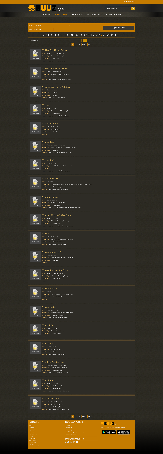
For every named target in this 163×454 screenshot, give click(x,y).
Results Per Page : (33, 29)
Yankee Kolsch (49, 288)
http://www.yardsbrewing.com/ (59, 391)
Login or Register (129, 2)
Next (83, 44)
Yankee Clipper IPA (52, 252)
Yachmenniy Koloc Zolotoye (56, 87)
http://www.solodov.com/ (57, 354)
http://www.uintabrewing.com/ (59, 372)
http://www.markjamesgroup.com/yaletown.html (65, 207)
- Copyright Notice (70, 431)
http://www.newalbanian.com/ (59, 189)
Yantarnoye (47, 343)
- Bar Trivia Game (33, 434)
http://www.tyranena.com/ (57, 61)
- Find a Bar (32, 427)
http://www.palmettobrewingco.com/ (61, 226)
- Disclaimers (69, 429)
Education (77, 14)
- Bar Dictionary (32, 440)
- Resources (31, 444)
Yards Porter (48, 380)
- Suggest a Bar (32, 442)
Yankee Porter (49, 307)
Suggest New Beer (118, 27)
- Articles (31, 436)
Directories (61, 14)
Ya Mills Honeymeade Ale (55, 68)
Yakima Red (48, 142)
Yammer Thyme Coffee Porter (57, 215)
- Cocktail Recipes (33, 431)
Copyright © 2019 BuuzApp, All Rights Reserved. (113, 427)
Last (89, 44)
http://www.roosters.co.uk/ (57, 244)
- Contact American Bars (34, 446)
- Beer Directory (32, 429)
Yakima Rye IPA (50, 178)
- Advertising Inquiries (71, 434)
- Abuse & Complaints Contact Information (75, 433)
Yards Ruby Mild (50, 398)
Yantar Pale (47, 325)
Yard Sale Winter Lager (53, 362)
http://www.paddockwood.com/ (59, 116)
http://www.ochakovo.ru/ (57, 97)
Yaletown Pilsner (50, 197)
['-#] (108, 35)
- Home (31, 425)
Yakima (46, 105)
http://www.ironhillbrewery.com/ (59, 171)
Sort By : (31, 25)
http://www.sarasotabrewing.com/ (60, 79)
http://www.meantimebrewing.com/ (60, 152)
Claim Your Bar (113, 14)
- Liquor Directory (33, 433)
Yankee (45, 233)
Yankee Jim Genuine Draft (55, 270)
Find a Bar (47, 14)
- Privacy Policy (69, 427)
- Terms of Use (69, 425)
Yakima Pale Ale (50, 123)
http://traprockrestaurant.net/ (58, 317)
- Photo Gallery (32, 438)
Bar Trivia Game (95, 14)
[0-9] (113, 35)
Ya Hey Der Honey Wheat (55, 50)
